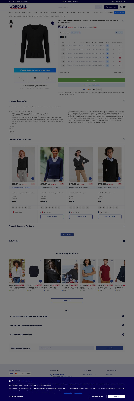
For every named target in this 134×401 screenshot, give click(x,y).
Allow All (116, 396)
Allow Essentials (97, 396)
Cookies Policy (68, 393)
